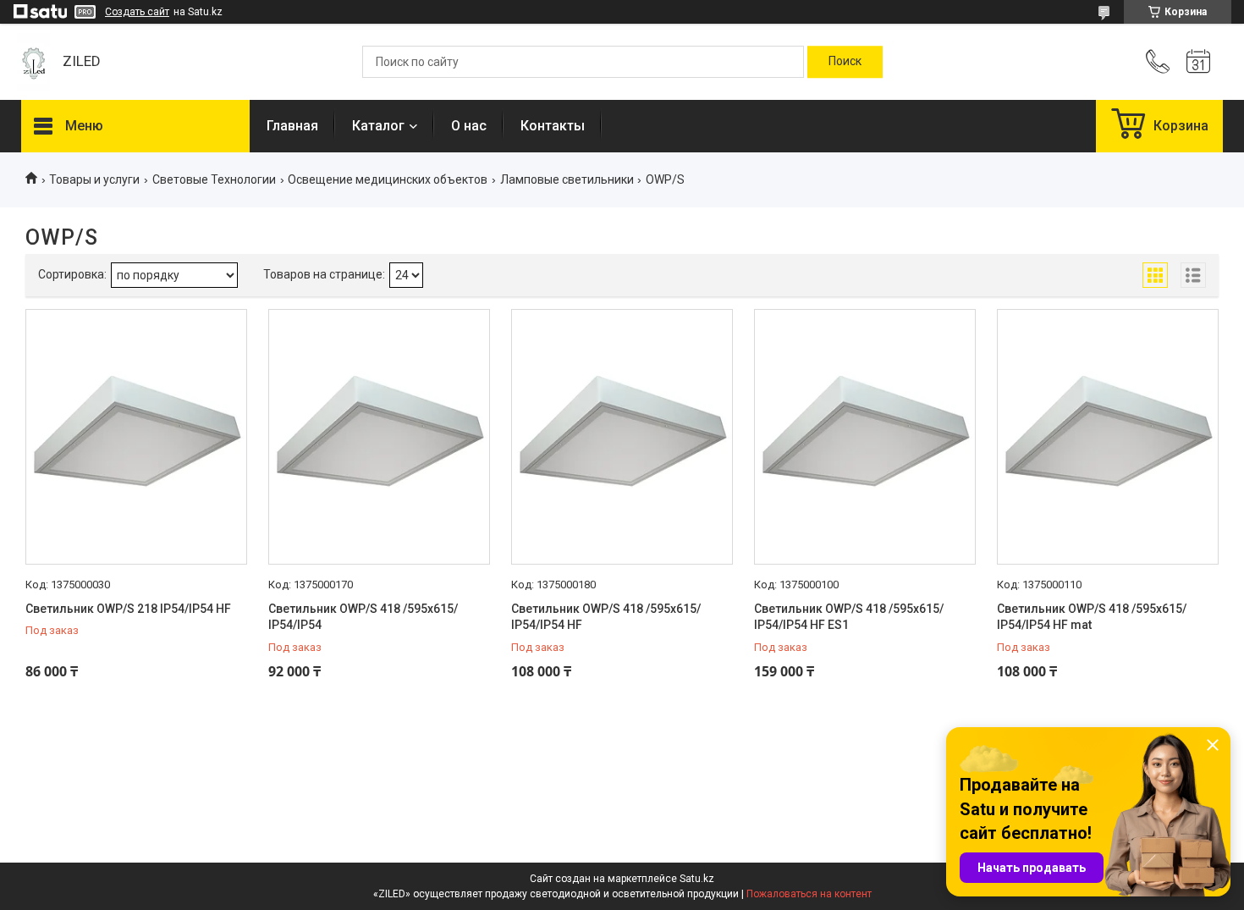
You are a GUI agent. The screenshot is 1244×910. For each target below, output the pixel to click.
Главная (292, 126)
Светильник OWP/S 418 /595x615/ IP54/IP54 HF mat (1091, 617)
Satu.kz (697, 879)
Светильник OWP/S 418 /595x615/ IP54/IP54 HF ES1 (849, 617)
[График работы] (1198, 62)
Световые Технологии (214, 179)
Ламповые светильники (567, 179)
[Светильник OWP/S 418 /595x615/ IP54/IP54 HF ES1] (865, 437)
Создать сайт (137, 12)
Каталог (378, 126)
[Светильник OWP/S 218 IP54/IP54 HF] (136, 437)
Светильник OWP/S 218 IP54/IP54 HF (128, 608)
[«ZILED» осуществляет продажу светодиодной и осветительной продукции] (33, 62)
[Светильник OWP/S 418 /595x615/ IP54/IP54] (379, 437)
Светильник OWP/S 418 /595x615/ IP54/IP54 (363, 617)
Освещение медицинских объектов (387, 179)
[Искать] (845, 62)
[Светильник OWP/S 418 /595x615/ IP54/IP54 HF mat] (1108, 437)
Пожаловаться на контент (809, 894)
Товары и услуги (94, 179)
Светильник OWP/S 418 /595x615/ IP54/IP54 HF (606, 617)
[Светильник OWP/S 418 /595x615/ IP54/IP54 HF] (622, 437)
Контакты (552, 126)
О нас (469, 126)
